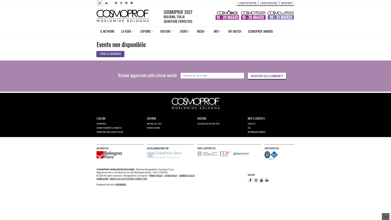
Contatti (252, 123)
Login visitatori (268, 3)
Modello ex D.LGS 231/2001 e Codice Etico (128, 178)
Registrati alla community (267, 76)
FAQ (249, 128)
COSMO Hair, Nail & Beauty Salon (110, 132)
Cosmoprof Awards (260, 31)
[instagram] (121, 3)
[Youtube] (126, 3)
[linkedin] (131, 3)
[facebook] (116, 3)
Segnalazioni (102, 178)
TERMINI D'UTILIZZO (187, 175)
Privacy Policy (156, 175)
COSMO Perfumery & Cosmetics (109, 128)
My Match (234, 31)
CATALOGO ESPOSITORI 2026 (208, 123)
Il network (107, 31)
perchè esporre (153, 128)
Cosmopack (101, 123)
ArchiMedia (121, 184)
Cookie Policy (170, 175)
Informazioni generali (257, 132)
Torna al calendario (110, 54)
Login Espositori (247, 3)
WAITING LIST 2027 (154, 123)
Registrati (286, 3)
